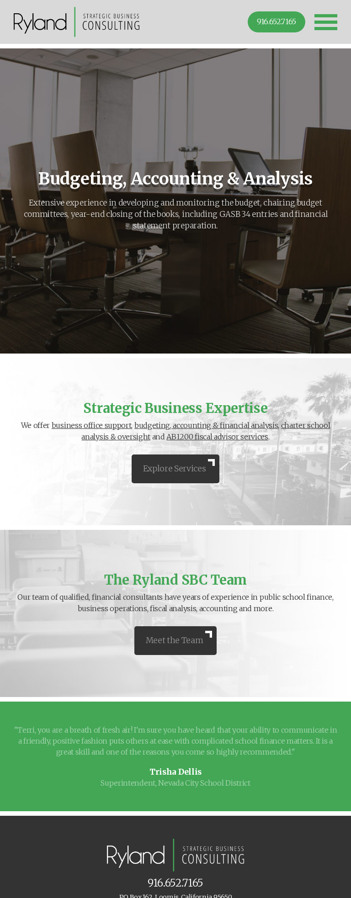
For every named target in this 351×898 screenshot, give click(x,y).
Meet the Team (174, 640)
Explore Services (174, 469)
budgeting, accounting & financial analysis (206, 425)
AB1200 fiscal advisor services (217, 436)
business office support (92, 425)
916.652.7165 (276, 21)
